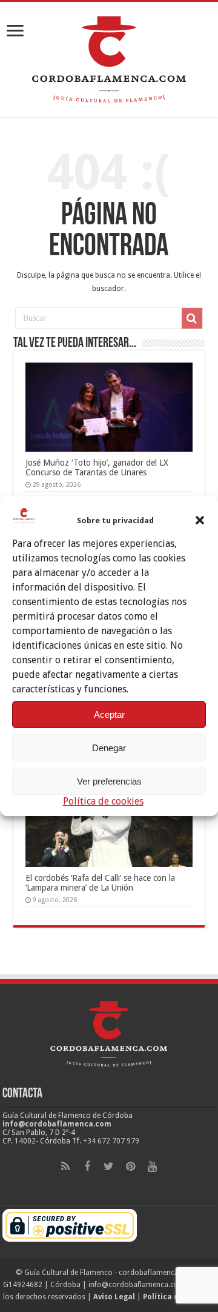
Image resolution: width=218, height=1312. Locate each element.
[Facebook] (87, 1166)
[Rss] (65, 1166)
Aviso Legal (114, 1297)
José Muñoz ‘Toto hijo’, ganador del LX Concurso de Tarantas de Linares (96, 467)
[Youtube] (152, 1166)
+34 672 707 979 (111, 1141)
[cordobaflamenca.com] (109, 57)
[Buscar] (192, 318)
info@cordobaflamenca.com (56, 1124)
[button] (200, 520)
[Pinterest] (130, 1166)
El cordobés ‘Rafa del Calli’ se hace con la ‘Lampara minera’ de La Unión (100, 882)
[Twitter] (109, 1166)
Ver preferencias (109, 781)
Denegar (109, 748)
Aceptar (109, 714)
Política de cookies (103, 801)
